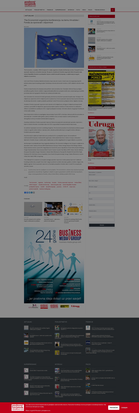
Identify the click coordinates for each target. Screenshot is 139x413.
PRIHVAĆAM (114, 408)
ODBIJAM (124, 408)
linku (42, 406)
